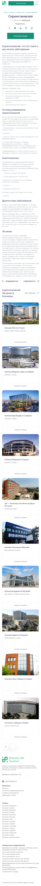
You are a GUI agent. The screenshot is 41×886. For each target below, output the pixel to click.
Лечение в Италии (8, 817)
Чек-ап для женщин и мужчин (12, 852)
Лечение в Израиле (9, 810)
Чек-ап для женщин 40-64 (11, 854)
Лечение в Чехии (8, 835)
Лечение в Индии (8, 812)
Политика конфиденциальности (13, 791)
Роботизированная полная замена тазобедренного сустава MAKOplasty (19, 868)
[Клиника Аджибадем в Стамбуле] (20, 411)
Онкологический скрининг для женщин (15, 859)
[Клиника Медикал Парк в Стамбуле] (20, 367)
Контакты (5, 788)
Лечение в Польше (8, 821)
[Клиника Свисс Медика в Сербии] (20, 674)
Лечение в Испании (9, 815)
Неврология (21, 12)
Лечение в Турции (8, 828)
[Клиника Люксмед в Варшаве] (20, 543)
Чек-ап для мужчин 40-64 (10, 856)
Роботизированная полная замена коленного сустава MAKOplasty (20, 864)
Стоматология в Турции (10, 872)
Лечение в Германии (9, 806)
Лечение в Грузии (8, 808)
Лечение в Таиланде (9, 826)
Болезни (12, 12)
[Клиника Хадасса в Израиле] (20, 631)
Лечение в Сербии (8, 824)
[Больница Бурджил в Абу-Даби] (20, 587)
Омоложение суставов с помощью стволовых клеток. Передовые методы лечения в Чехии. (20, 849)
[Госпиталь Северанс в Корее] (20, 718)
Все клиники (30, 293)
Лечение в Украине (9, 830)
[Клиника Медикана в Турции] (20, 455)
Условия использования (10, 793)
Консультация (21, 3)
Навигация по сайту (9, 795)
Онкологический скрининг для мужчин (15, 861)
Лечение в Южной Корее (10, 837)
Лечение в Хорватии (9, 833)
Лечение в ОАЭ (7, 819)
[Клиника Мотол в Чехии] (20, 323)
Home (6, 12)
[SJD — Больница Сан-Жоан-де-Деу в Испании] (20, 499)
